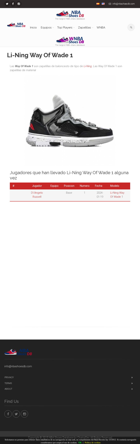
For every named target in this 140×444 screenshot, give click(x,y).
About (8, 388)
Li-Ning (88, 66)
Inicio (33, 27)
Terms (8, 383)
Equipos (46, 27)
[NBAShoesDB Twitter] (7, 4)
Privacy (9, 377)
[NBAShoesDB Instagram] (19, 4)
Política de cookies (92, 442)
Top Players (64, 27)
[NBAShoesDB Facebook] (13, 4)
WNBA (101, 27)
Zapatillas (84, 27)
